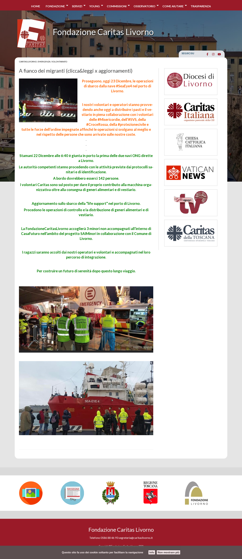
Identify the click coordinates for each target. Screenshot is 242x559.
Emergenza (44, 61)
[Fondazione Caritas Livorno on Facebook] (207, 54)
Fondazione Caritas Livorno (103, 32)
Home (35, 6)
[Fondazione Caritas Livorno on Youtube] (219, 54)
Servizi (77, 6)
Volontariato (59, 61)
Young (94, 6)
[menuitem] (35, 5)
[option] (38, 493)
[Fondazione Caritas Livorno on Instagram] (213, 54)
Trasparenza (201, 6)
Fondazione (55, 6)
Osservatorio (144, 6)
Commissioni (116, 6)
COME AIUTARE (173, 6)
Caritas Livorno (28, 61)
